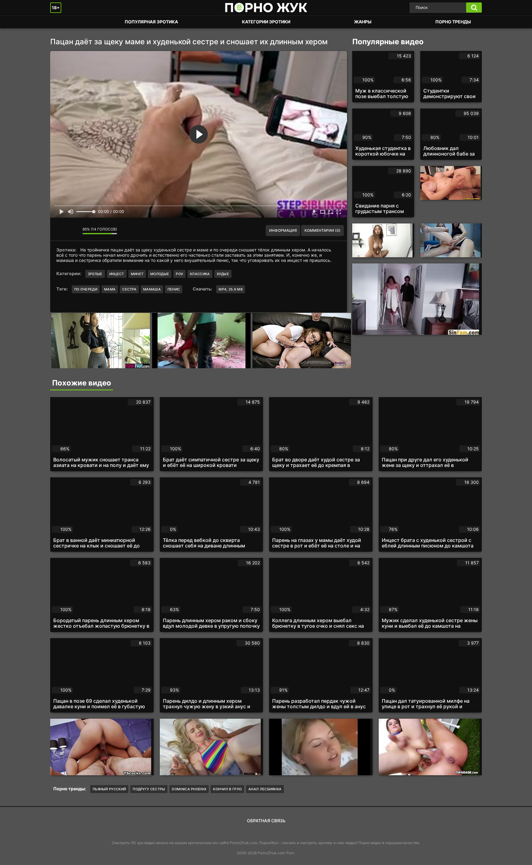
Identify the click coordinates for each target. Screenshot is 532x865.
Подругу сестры (149, 789)
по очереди (85, 289)
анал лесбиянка (264, 789)
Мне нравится (59, 230)
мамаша (152, 289)
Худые (223, 274)
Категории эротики (266, 21)
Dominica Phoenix (189, 789)
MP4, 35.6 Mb (231, 289)
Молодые (159, 274)
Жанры (363, 21)
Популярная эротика (151, 21)
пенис (173, 289)
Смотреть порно (61, 22)
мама (109, 289)
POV (179, 274)
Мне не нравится (73, 230)
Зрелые (95, 274)
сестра (129, 289)
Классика (200, 274)
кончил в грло (227, 789)
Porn (290, 853)
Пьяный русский (109, 789)
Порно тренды (453, 21)
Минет (137, 274)
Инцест (116, 274)
